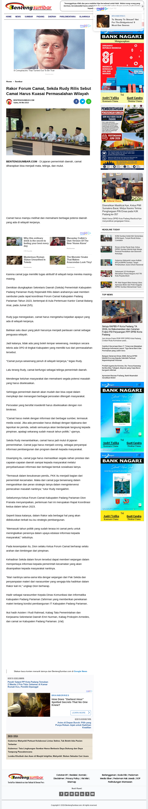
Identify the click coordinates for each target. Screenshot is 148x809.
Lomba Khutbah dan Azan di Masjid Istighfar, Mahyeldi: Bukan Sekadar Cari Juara (48, 756)
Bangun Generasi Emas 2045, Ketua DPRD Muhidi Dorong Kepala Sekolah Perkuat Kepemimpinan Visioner (119, 358)
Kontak (82, 775)
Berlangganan (109, 775)
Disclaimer (59, 778)
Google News (80, 671)
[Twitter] (66, 794)
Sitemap (71, 781)
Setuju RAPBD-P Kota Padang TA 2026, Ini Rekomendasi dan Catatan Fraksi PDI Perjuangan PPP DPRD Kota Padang (122, 330)
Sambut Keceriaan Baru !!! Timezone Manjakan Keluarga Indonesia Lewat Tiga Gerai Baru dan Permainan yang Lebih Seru (122, 348)
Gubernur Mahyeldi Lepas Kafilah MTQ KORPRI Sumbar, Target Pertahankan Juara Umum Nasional (129, 262)
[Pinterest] (72, 794)
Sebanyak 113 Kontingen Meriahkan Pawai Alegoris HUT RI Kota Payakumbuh (128, 274)
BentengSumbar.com (73, 805)
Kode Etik (122, 775)
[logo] (26, 779)
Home (9, 17)
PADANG (40, 17)
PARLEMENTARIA (68, 17)
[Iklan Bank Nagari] (122, 451)
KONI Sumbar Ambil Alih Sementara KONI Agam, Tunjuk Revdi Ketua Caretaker (129, 238)
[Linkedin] (82, 794)
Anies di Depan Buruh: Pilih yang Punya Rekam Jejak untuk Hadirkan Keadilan (73, 725)
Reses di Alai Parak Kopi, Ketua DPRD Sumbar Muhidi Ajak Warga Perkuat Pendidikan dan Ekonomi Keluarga (128, 250)
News (18, 17)
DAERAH (52, 17)
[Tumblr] (87, 794)
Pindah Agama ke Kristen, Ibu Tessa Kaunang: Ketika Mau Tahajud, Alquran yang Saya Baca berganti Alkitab (121, 368)
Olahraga (84, 17)
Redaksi (73, 775)
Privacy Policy (72, 778)
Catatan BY (62, 775)
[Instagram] (77, 794)
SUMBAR (29, 17)
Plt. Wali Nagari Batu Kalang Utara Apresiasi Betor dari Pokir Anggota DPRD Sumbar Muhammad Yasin (128, 285)
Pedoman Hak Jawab (124, 778)
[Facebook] (61, 794)
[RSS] (92, 794)
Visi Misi (85, 778)
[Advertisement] (49, 190)
